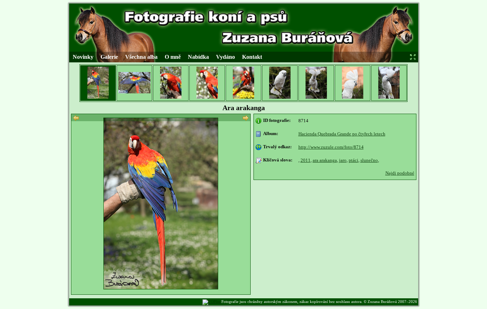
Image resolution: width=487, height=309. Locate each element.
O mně (173, 57)
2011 (306, 160)
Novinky (83, 57)
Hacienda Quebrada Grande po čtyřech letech (341, 134)
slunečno (369, 160)
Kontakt (252, 57)
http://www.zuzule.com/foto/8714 (331, 147)
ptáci (353, 160)
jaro (343, 160)
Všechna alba (141, 57)
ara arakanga (325, 160)
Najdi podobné (399, 173)
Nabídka (198, 57)
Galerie (109, 57)
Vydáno (225, 57)
